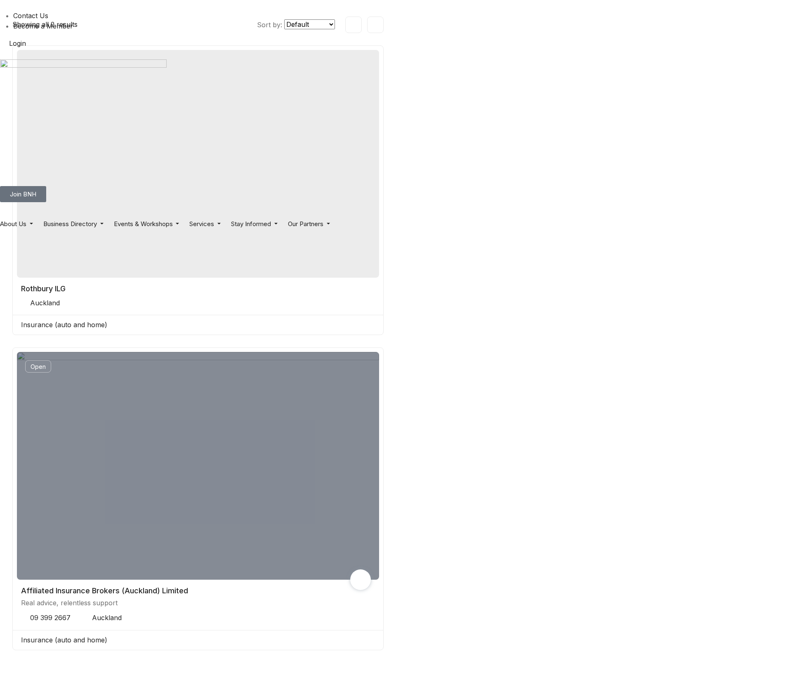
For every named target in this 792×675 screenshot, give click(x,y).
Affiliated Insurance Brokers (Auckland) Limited (104, 590)
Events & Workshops (144, 224)
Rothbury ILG (43, 288)
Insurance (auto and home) (64, 325)
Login (17, 43)
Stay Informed (252, 224)
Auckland (45, 303)
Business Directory (71, 224)
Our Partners (306, 224)
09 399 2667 (50, 618)
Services (202, 224)
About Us (14, 224)
